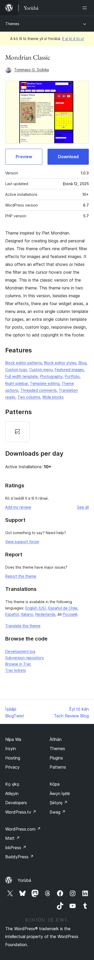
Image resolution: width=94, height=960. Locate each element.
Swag (58, 812)
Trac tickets (15, 670)
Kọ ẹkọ (12, 784)
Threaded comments (38, 390)
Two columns (28, 397)
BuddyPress (19, 856)
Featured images (69, 369)
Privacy (12, 767)
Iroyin (10, 748)
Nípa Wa (13, 739)
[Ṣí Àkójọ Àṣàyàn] (85, 8)
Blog (82, 363)
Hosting (12, 758)
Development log (20, 651)
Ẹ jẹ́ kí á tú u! (73, 38)
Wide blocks (53, 397)
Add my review (18, 507)
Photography (51, 376)
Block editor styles (60, 363)
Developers (16, 802)
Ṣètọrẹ (59, 802)
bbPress (15, 847)
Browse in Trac (18, 664)
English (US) (35, 608)
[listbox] (47, 431)
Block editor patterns (23, 363)
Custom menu (41, 369)
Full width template (21, 376)
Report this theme (20, 576)
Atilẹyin (12, 793)
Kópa (55, 784)
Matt (12, 838)
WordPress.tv (20, 812)
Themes (12, 23)
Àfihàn (56, 739)
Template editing (45, 383)
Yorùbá (24, 880)
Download (68, 156)
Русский (70, 614)
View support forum (22, 541)
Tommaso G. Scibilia (31, 69)
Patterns (58, 767)
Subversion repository (24, 657)
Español (12, 614)
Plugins (56, 758)
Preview (24, 156)
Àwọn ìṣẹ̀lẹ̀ (60, 793)
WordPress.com (23, 829)
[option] (17, 431)
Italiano (27, 614)
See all (83, 507)
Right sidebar (16, 383)
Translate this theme (22, 626)
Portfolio (72, 376)
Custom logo (16, 369)
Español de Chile (62, 608)
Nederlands (45, 614)
